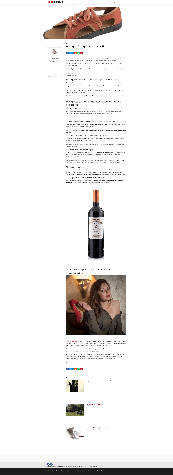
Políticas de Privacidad (72, 470)
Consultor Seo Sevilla (99, 470)
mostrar (73, 75)
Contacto (123, 2)
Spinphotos (115, 2)
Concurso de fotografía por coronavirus (97, 428)
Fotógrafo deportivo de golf (94, 404)
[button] (67, 53)
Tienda (92, 2)
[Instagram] (51, 464)
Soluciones (72, 2)
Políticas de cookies (82, 470)
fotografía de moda (73, 341)
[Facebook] (48, 464)
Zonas (80, 2)
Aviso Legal (63, 470)
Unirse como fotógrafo (103, 2)
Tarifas (86, 2)
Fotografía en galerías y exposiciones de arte (99, 381)
